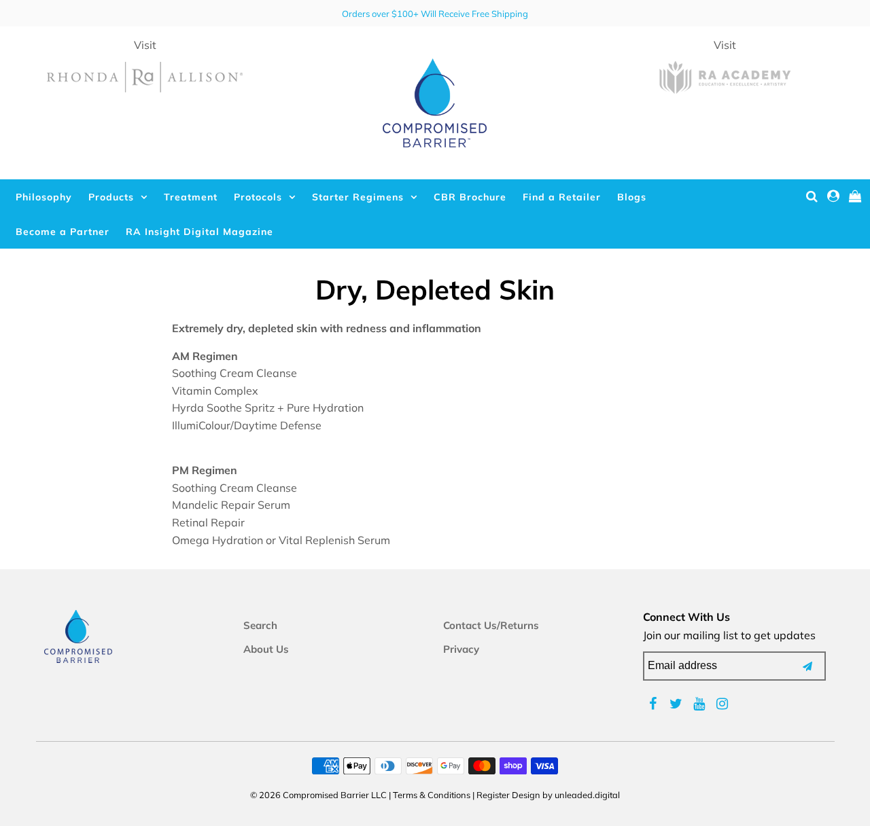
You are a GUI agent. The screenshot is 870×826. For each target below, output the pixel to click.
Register (493, 794)
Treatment (191, 197)
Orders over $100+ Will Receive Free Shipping (435, 13)
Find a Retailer (562, 197)
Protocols (258, 197)
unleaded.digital (587, 794)
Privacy (461, 649)
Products (111, 197)
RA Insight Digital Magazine (199, 232)
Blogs (631, 197)
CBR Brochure (470, 197)
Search (260, 625)
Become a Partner (62, 232)
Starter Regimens (358, 197)
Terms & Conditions (431, 794)
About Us (266, 649)
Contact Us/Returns (491, 625)
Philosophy (44, 197)
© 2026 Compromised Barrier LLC (318, 794)
